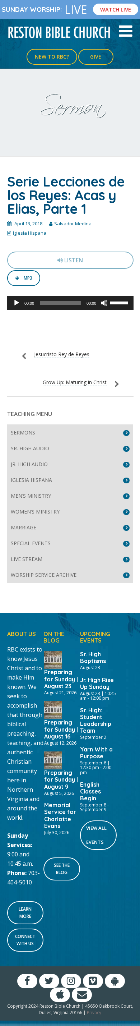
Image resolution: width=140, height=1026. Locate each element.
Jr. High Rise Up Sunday (97, 683)
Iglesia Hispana (29, 233)
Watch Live (115, 9)
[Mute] (104, 303)
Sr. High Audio (30, 448)
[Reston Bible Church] (59, 32)
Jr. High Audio (29, 464)
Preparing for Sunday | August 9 (61, 779)
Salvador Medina (73, 223)
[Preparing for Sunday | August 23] (53, 659)
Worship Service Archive (43, 574)
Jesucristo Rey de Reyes (61, 354)
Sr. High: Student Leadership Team (95, 720)
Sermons (23, 432)
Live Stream (26, 559)
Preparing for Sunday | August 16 (61, 729)
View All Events (96, 835)
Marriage (23, 527)
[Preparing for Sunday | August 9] (53, 759)
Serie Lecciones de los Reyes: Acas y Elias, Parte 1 (66, 195)
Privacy (94, 1012)
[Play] (16, 303)
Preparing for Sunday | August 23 (61, 678)
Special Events (31, 543)
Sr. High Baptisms (93, 657)
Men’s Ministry (31, 495)
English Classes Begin (90, 791)
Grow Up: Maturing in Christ (75, 382)
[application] (70, 303)
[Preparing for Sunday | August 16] (53, 709)
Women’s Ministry (35, 511)
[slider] (120, 302)
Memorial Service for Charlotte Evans (60, 815)
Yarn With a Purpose (96, 753)
